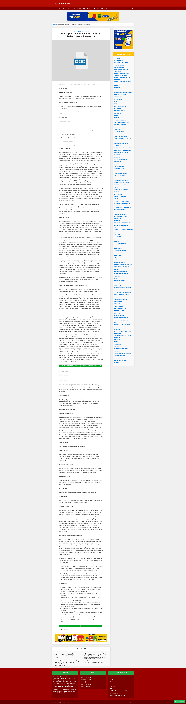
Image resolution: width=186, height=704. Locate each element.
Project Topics (67, 8)
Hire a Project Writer (86, 686)
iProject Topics (57, 8)
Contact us (104, 8)
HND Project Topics (86, 682)
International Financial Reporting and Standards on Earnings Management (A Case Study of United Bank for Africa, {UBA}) (65, 655)
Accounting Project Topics (81, 31)
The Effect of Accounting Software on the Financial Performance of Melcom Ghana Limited (95, 662)
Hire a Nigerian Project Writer (82, 8)
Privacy (129, 702)
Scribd (111, 688)
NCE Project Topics (86, 677)
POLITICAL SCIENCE (119, 290)
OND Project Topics (86, 679)
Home (54, 24)
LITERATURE (117, 234)
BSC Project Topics (86, 684)
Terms (132, 702)
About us (96, 8)
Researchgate (113, 684)
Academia (112, 686)
